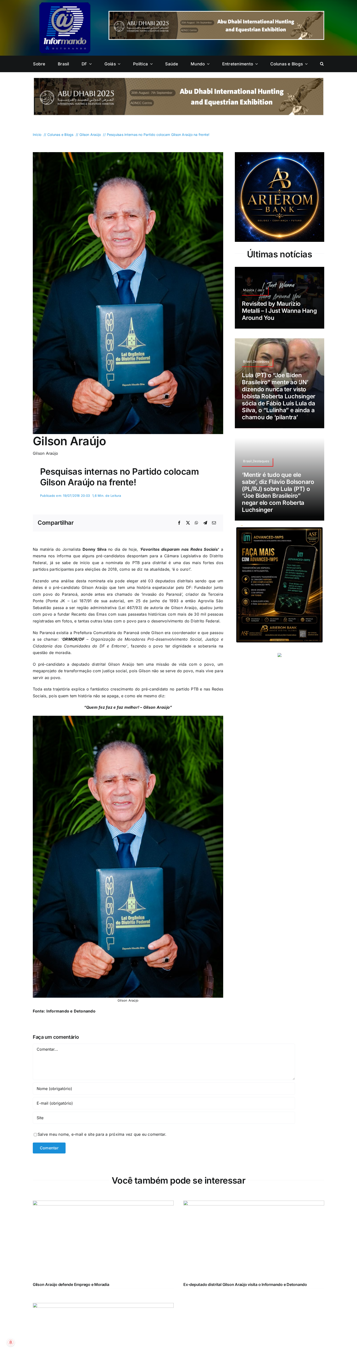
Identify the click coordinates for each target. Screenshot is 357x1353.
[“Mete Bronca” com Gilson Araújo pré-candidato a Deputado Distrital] (103, 1306)
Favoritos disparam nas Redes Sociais (179, 549)
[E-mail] (214, 523)
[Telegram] (205, 523)
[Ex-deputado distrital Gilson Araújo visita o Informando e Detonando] (253, 1203)
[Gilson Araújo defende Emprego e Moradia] (103, 1203)
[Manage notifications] (11, 1342)
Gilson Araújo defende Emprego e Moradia (71, 1284)
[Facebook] (179, 523)
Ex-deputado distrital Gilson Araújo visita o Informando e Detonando (245, 1284)
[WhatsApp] (196, 523)
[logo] (64, 4)
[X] (188, 523)
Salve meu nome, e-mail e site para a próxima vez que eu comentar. (102, 1134)
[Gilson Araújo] (128, 154)
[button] (322, 64)
